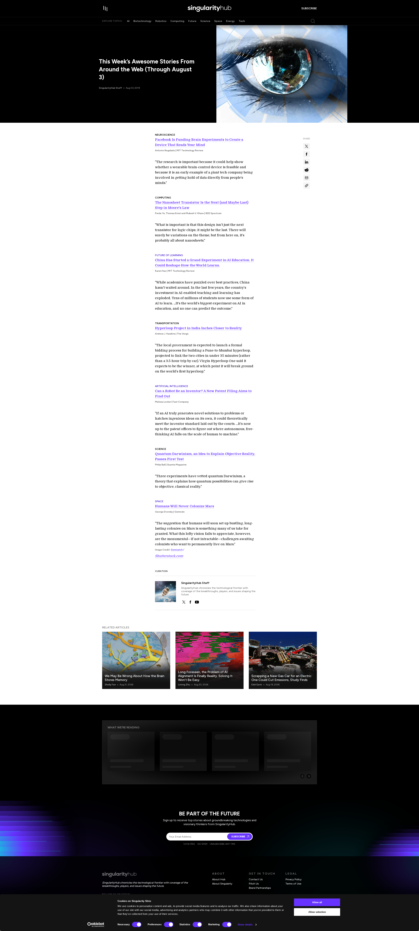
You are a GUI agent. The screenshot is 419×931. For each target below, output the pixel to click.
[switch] (168, 924)
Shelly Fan (110, 684)
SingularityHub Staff (110, 88)
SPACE (159, 501)
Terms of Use (293, 883)
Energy (230, 21)
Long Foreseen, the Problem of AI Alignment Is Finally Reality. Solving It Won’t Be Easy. (205, 676)
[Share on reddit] (306, 170)
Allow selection (317, 912)
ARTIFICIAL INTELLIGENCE (171, 386)
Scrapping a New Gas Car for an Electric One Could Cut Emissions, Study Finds (281, 678)
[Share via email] (306, 177)
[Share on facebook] (306, 154)
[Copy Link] (306, 185)
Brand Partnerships (260, 887)
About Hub (218, 879)
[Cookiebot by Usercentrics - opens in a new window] (96, 924)
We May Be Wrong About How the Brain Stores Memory (134, 678)
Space (218, 21)
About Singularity (222, 883)
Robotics (160, 21)
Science (205, 21)
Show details (245, 924)
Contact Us (256, 879)
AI (128, 21)
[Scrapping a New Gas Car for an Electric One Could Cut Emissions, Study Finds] (283, 660)
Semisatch (177, 549)
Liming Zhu (184, 684)
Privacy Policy (293, 879)
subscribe (309, 8)
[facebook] (190, 602)
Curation (161, 571)
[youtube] (197, 602)
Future (192, 21)
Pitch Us (254, 883)
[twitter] (183, 602)
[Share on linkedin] (306, 162)
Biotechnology (142, 21)
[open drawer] (105, 8)
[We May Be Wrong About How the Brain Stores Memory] (136, 660)
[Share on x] (306, 146)
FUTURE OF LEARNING (169, 255)
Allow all (317, 902)
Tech (242, 21)
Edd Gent (256, 684)
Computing (177, 21)
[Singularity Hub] (209, 8)
